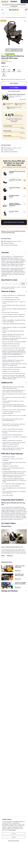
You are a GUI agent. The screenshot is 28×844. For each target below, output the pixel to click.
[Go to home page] (14, 9)
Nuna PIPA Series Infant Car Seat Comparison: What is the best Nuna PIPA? (20, 575)
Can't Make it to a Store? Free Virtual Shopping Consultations (14, 5)
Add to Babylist (14, 83)
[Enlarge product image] (25, 21)
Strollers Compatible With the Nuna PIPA (20, 583)
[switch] (24, 180)
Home (2, 17)
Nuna (2, 54)
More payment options (14, 91)
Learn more (8, 104)
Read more (10, 555)
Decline (14, 837)
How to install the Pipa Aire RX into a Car (12, 547)
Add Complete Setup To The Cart (14, 222)
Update (23, 284)
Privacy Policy (12, 830)
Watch (3, 555)
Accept (13, 833)
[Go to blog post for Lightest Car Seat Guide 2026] (7, 568)
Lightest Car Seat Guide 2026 (20, 566)
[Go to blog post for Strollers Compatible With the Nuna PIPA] (7, 585)
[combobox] (15, 13)
